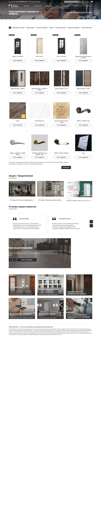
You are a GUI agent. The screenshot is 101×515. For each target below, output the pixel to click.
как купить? (67, 6)
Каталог (26, 6)
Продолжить (66, 167)
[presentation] (91, 221)
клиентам (48, 6)
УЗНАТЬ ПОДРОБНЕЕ (26, 259)
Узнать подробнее (17, 60)
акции (57, 6)
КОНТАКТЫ (89, 6)
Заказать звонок (35, 1)
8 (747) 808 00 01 (22, 1)
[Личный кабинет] (83, 2)
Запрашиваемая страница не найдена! (81, 12)
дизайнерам (78, 6)
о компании (37, 6)
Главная (67, 12)
